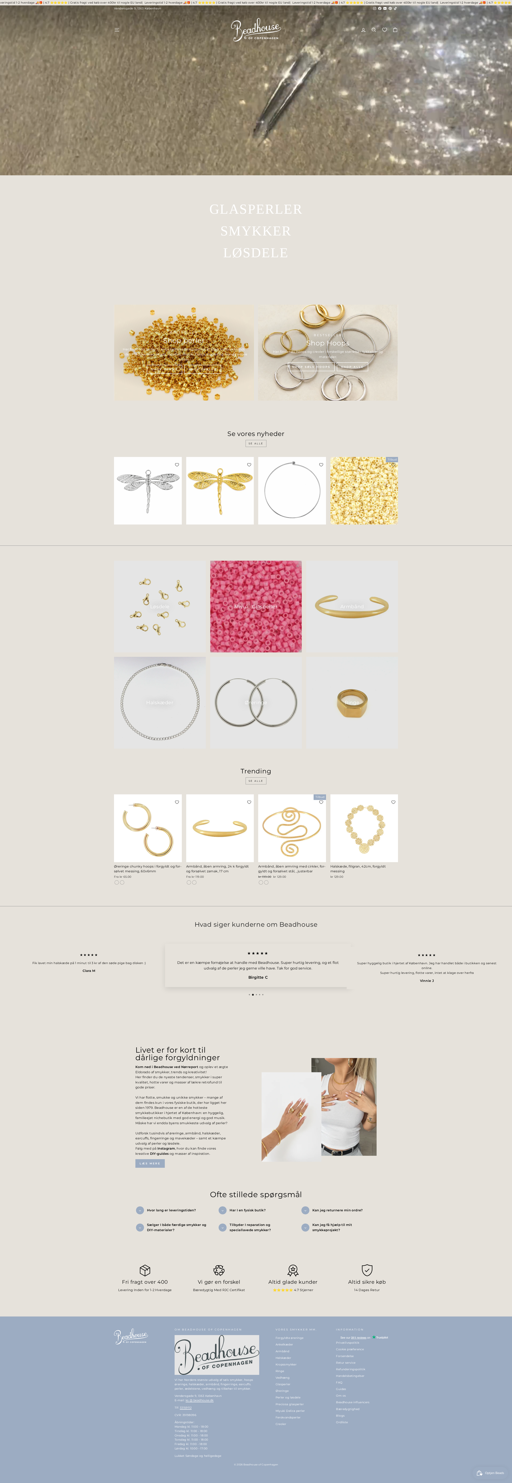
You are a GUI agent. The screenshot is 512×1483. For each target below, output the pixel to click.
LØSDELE (256, 252)
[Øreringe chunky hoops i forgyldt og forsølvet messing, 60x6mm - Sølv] (122, 882)
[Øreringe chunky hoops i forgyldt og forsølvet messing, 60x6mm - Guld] (117, 882)
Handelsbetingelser (350, 1375)
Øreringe (282, 1390)
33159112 (186, 1407)
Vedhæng (283, 1377)
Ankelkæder (284, 1344)
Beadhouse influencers (352, 1402)
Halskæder (283, 1357)
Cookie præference (350, 1349)
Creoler (281, 1424)
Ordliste (342, 1422)
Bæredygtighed (347, 1409)
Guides (341, 1389)
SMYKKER (256, 230)
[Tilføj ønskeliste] (177, 465)
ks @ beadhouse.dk (200, 1400)
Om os (341, 1395)
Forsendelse (345, 1356)
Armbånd (282, 1351)
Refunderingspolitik (350, 1369)
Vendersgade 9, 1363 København (137, 8)
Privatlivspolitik (347, 1342)
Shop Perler (203, 369)
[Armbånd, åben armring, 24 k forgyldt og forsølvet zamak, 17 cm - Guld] (189, 882)
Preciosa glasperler (290, 1404)
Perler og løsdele (288, 1397)
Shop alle (352, 366)
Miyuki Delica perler (290, 1410)
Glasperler (283, 1384)
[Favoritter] (384, 29)
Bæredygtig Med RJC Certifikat (219, 1290)
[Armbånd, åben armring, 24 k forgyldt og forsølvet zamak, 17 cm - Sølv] (194, 882)
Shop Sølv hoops (311, 366)
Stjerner (306, 1290)
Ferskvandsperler (288, 1417)
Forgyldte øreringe (290, 1337)
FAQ (339, 1382)
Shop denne (164, 369)
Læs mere (150, 1163)
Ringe (280, 1371)
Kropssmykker (286, 1364)
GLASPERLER (256, 209)
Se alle (256, 443)
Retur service (345, 1362)
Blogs (340, 1415)
